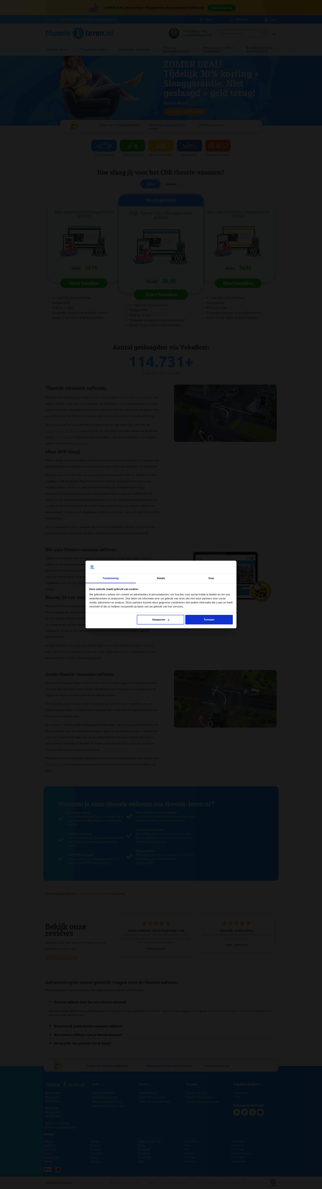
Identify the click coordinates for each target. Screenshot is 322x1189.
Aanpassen (158, 619)
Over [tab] (211, 578)
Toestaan (209, 619)
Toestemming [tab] (111, 578)
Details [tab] (161, 578)
